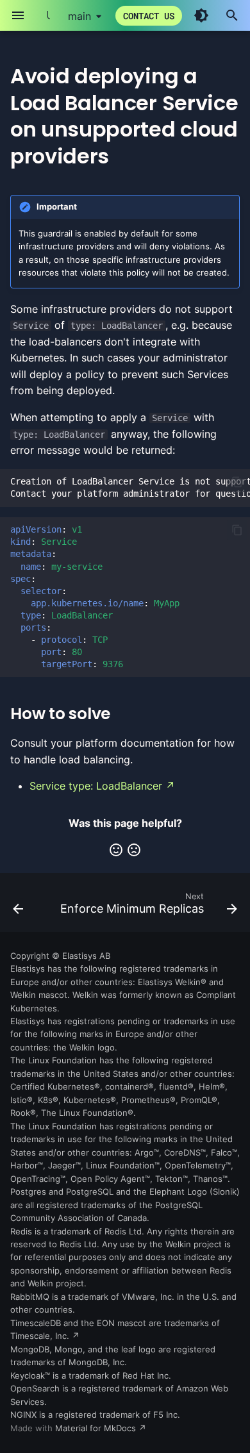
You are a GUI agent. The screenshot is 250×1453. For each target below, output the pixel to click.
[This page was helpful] (116, 850)
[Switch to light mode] (201, 15)
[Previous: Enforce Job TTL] (18, 906)
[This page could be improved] (134, 850)
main (79, 16)
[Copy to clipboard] (237, 482)
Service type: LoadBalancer (95, 785)
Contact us (148, 16)
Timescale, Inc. (39, 1336)
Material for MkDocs (96, 1428)
